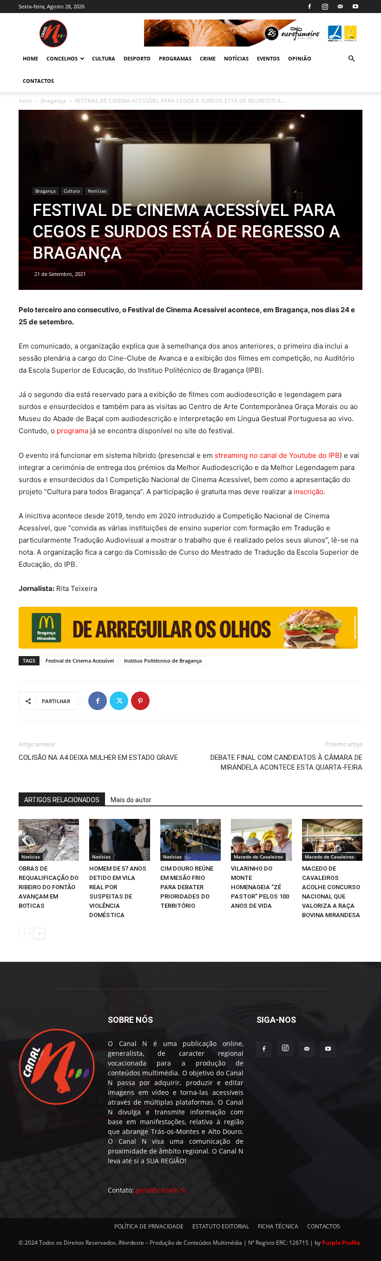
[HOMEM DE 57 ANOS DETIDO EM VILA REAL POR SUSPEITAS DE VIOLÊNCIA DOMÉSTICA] (119, 840)
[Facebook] (309, 6)
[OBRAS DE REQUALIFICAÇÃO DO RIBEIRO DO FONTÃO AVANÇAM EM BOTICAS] (49, 840)
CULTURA (103, 58)
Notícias (97, 191)
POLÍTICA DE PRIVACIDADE (149, 1226)
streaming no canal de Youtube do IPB (277, 455)
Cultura (72, 191)
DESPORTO (137, 58)
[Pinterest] (140, 700)
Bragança (53, 101)
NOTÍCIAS (236, 58)
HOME (30, 58)
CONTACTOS (38, 80)
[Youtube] (355, 6)
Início (25, 101)
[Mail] (340, 6)
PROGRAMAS (175, 58)
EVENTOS (268, 58)
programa (72, 430)
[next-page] (39, 933)
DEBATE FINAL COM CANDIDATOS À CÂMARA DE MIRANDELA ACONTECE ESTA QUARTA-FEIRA (286, 762)
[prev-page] (24, 933)
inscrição (307, 491)
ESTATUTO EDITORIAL (220, 1226)
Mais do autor (131, 800)
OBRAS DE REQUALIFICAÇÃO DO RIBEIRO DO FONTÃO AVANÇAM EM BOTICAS (49, 887)
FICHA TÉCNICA (278, 1226)
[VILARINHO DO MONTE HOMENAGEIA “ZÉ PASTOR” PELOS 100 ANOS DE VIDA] (261, 840)
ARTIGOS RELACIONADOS (61, 800)
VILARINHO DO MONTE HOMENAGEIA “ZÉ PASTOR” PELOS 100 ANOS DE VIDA (260, 887)
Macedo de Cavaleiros (258, 856)
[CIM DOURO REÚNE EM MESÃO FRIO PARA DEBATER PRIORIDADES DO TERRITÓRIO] (190, 840)
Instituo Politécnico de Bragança (163, 660)
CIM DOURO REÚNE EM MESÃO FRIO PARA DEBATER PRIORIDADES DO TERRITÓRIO (186, 887)
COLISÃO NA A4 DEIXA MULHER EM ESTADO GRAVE (98, 757)
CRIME (208, 58)
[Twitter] (119, 700)
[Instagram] (325, 6)
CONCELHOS (62, 58)
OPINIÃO (299, 58)
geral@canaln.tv (161, 1190)
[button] (351, 58)
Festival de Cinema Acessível (80, 660)
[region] (253, 33)
